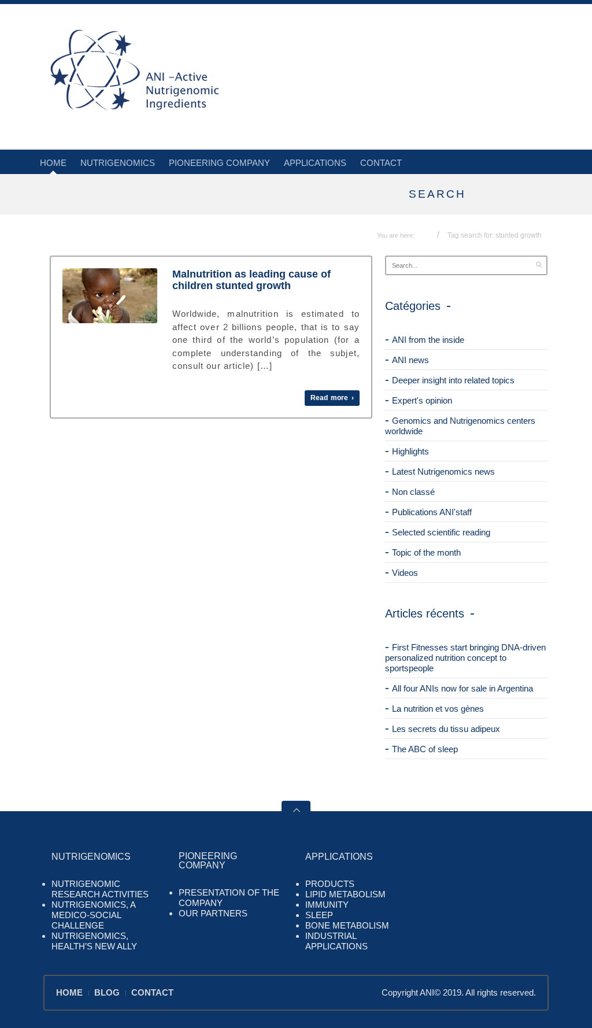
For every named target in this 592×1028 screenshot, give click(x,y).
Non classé (413, 492)
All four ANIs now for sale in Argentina (462, 688)
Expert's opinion (422, 400)
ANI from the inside (428, 340)
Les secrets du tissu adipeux (446, 729)
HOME (53, 162)
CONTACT (381, 162)
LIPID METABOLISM (345, 894)
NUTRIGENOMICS (117, 162)
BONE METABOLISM (347, 925)
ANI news (410, 360)
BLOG (107, 992)
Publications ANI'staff (432, 512)
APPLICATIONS (315, 162)
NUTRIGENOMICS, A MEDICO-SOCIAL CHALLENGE (93, 915)
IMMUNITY (327, 904)
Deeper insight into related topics (453, 380)
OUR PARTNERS (213, 913)
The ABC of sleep (425, 749)
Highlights (410, 451)
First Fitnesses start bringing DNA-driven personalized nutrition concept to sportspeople (465, 657)
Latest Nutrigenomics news (443, 471)
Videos (405, 573)
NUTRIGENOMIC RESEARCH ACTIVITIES (100, 889)
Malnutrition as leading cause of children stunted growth (251, 279)
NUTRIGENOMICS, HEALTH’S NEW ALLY (94, 941)
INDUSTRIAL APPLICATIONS (336, 941)
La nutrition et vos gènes (438, 708)
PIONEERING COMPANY (219, 162)
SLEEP (319, 915)
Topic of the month (426, 552)
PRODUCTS (329, 884)
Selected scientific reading (441, 532)
